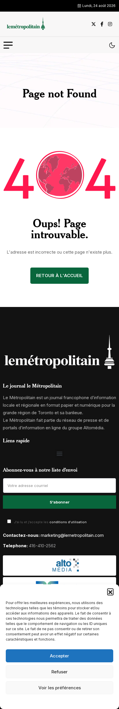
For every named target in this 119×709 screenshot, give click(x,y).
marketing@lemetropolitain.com (72, 535)
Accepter (59, 656)
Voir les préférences (59, 687)
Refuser (59, 672)
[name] (25, 24)
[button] (110, 592)
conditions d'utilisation (68, 522)
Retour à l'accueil (59, 275)
